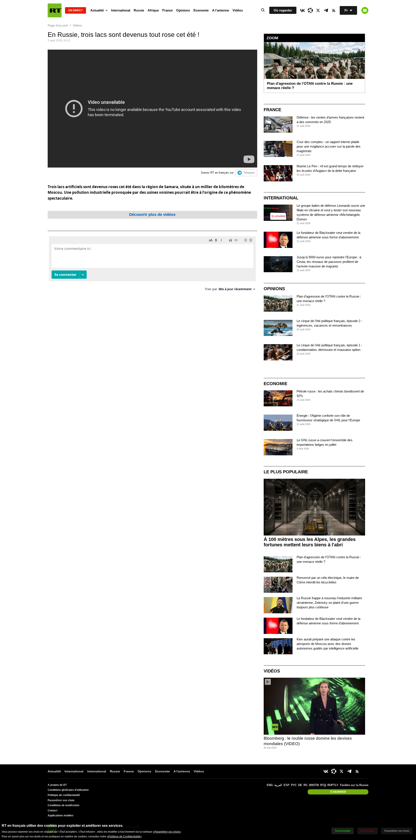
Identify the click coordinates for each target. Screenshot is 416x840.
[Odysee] (310, 10)
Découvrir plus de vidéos (152, 214)
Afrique (153, 10)
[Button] (364, 10)
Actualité (97, 10)
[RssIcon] (333, 10)
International (120, 10)
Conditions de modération (63, 805)
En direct (75, 10)
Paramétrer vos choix (61, 800)
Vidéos (237, 10)
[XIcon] (318, 10)
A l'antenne (220, 10)
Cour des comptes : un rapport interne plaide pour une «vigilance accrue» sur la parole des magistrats (329, 146)
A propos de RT (57, 784)
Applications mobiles (60, 815)
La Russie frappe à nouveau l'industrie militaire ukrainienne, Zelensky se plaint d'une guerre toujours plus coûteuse (329, 602)
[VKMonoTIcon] (302, 10)
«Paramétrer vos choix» (167, 831)
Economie (201, 10)
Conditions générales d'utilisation (68, 789)
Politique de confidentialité (64, 795)
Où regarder (283, 10)
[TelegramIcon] (325, 10)
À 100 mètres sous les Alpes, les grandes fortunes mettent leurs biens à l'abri (310, 542)
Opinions (183, 10)
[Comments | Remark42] (152, 265)
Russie (139, 10)
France (167, 10)
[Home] (55, 10)
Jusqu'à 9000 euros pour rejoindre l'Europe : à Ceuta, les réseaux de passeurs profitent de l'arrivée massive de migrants (329, 261)
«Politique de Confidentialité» (124, 836)
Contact (52, 810)
